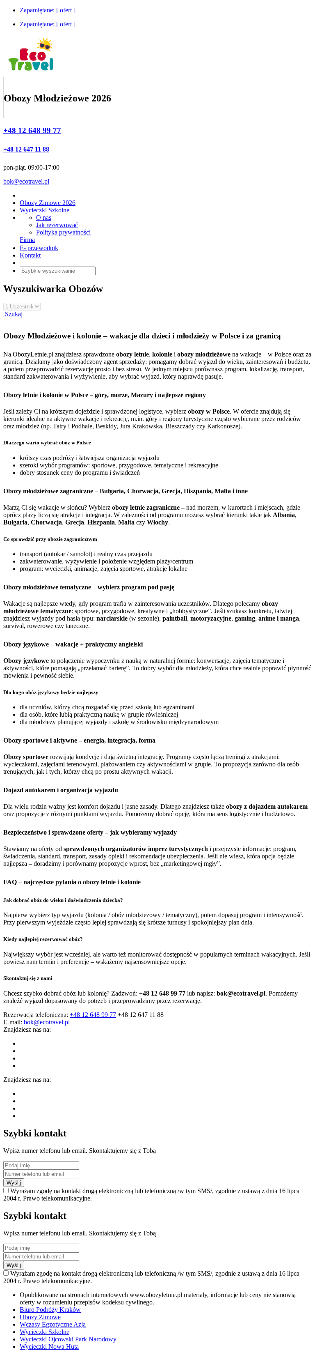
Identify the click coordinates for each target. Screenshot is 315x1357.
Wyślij (14, 1183)
